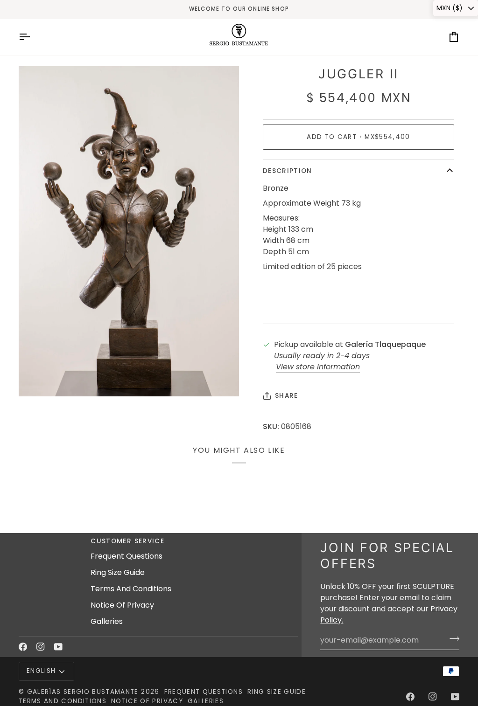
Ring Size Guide (118, 572)
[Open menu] (33, 37)
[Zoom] (36, 379)
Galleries (107, 621)
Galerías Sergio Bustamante (83, 691)
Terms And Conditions (131, 588)
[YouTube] (58, 647)
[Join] (451, 638)
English (41, 670)
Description (287, 170)
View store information (318, 366)
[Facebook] (23, 647)
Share (286, 395)
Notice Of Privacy (122, 605)
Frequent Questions (126, 556)
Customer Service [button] (127, 541)
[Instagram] (40, 647)
